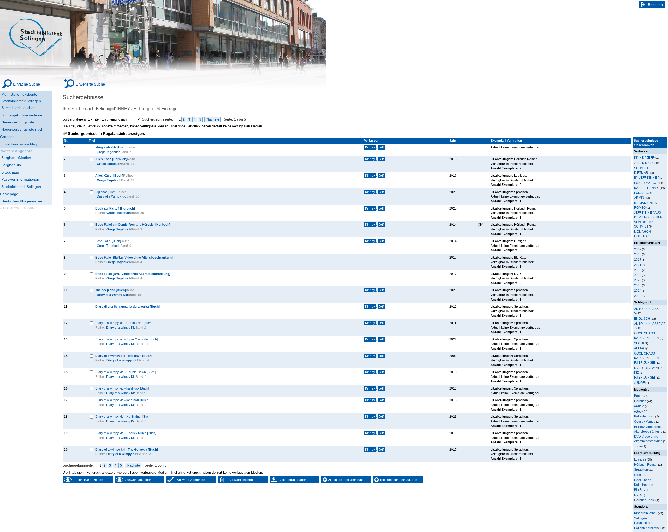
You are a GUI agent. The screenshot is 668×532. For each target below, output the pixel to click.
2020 (637, 280)
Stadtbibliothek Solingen (21, 101)
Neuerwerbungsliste (17, 122)
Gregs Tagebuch (108, 152)
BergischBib (11, 165)
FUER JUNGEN (645, 377)
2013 (637, 270)
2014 (637, 290)
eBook (638, 411)
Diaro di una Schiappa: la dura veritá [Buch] (127, 306)
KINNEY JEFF (644, 157)
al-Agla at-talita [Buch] (110, 147)
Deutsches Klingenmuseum (23, 201)
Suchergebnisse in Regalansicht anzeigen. (106, 133)
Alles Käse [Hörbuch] (111, 159)
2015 (637, 254)
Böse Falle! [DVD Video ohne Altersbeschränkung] (132, 274)
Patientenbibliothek (647, 528)
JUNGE (639, 382)
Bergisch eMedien (16, 158)
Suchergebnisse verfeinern (23, 115)
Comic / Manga (644, 421)
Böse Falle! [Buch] (108, 241)
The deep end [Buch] (110, 290)
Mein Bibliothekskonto (19, 94)
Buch (637, 395)
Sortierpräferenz (75, 119)
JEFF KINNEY (644, 162)
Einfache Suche (26, 84)
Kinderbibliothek (645, 513)
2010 (637, 285)
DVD (637, 495)
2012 (637, 275)
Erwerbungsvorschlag (19, 144)
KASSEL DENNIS (646, 188)
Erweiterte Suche (90, 84)
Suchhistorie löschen (18, 108)
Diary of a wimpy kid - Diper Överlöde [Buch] (126, 339)
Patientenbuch (644, 416)
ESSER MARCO (645, 182)
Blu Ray (639, 489)
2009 (637, 249)
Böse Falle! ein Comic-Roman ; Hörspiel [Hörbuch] (132, 224)
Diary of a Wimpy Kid (111, 196)
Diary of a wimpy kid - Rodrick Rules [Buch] (125, 433)
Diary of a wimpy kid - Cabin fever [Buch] (123, 323)
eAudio (639, 406)
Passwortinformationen (20, 179)
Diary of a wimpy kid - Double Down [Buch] (125, 372)
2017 (637, 259)
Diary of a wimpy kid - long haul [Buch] (122, 400)
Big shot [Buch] (105, 192)
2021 (637, 264)
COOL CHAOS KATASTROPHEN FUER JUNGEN (646, 358)
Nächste (212, 119)
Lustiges (640, 459)
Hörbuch (640, 401)
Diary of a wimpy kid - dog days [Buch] (123, 355)
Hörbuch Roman (646, 464)
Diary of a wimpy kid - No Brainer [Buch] (123, 416)
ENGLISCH (642, 318)
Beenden (655, 5)
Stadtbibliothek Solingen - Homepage (21, 190)
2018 (637, 295)
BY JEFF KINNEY (646, 177)
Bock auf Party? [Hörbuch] (115, 208)
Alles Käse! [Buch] (109, 175)
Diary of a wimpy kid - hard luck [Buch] (122, 388)
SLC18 (639, 343)
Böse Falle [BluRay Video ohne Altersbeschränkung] (134, 257)
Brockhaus (10, 172)
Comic (638, 474)
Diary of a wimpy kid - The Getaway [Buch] (126, 449)
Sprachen (641, 469)
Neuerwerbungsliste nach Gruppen (21, 133)
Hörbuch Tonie (644, 500)
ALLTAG (640, 348)
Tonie (638, 446)
